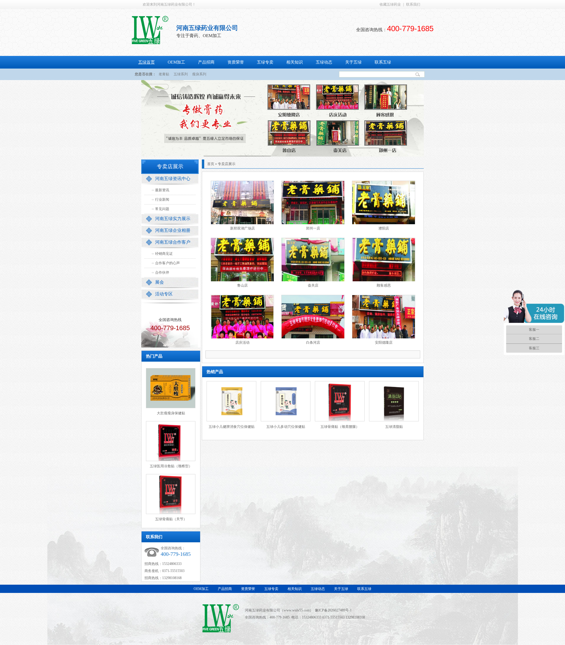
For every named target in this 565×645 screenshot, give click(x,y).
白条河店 (313, 342)
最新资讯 (162, 190)
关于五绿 (353, 62)
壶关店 (313, 285)
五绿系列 (181, 74)
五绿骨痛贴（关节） (171, 519)
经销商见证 (164, 254)
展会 (159, 282)
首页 (210, 164)
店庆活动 (242, 342)
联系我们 (413, 4)
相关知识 (294, 62)
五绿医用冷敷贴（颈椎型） (171, 466)
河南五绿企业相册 (172, 230)
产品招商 (206, 62)
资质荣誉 (235, 62)
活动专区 (164, 294)
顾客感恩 (384, 285)
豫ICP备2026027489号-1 (333, 610)
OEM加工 (176, 62)
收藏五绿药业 (390, 4)
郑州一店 (313, 228)
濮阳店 (383, 228)
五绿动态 (324, 62)
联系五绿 (383, 62)
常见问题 (162, 209)
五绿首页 (146, 62)
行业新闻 (162, 199)
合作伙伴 (162, 272)
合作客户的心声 (167, 263)
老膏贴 (164, 74)
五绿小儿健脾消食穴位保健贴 (232, 427)
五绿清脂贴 (394, 427)
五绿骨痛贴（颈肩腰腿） (339, 427)
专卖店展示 (226, 164)
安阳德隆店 (384, 342)
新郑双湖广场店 (242, 228)
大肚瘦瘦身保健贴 (171, 413)
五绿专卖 (265, 62)
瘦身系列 (199, 74)
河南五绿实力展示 (172, 218)
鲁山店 (242, 285)
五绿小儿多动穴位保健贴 (285, 427)
